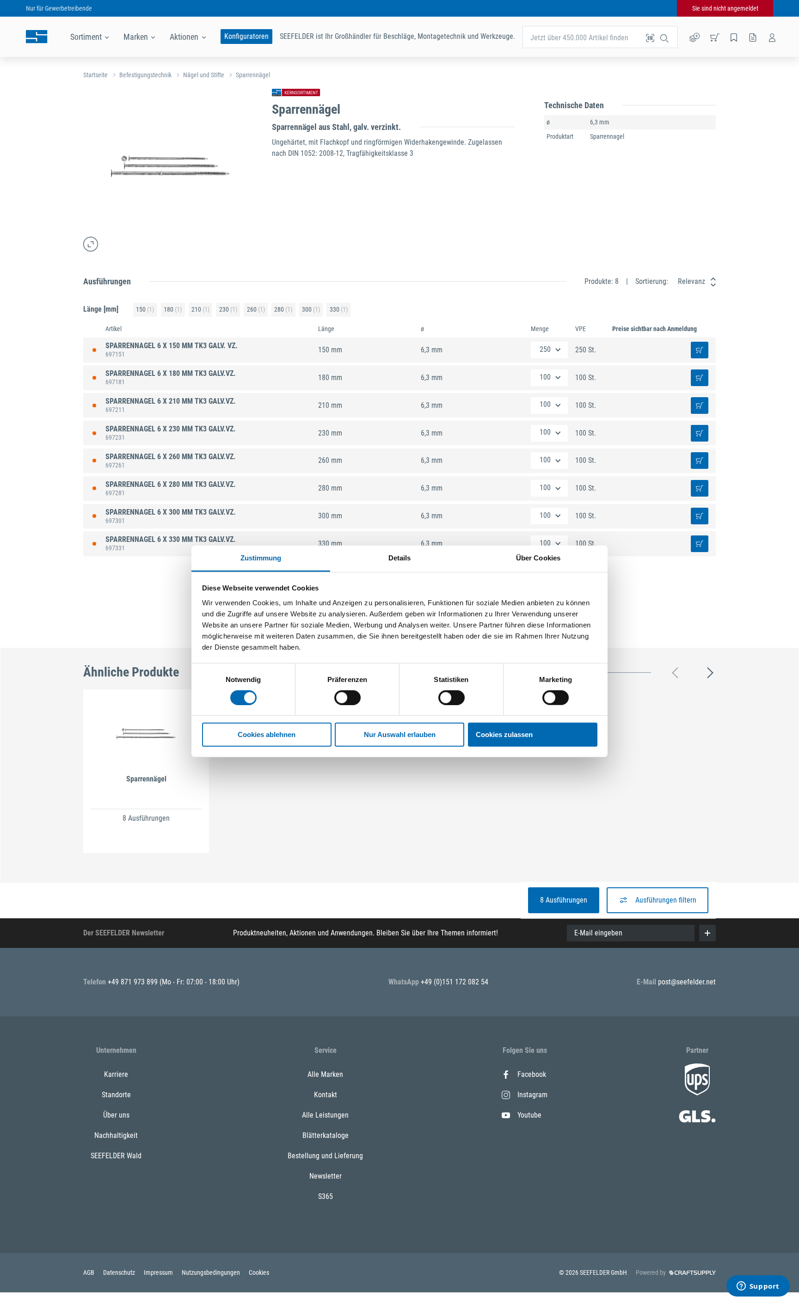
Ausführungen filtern (665, 900)
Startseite (95, 75)
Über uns (116, 1115)
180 (173, 309)
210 (200, 309)
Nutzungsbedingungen (211, 1272)
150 (145, 309)
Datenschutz (119, 1272)
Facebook (531, 1074)
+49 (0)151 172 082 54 (454, 981)
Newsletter (325, 1176)
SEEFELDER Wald (116, 1155)
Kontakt (325, 1094)
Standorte (116, 1094)
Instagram (532, 1094)
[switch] (347, 697)
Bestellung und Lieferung (325, 1155)
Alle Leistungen (325, 1115)
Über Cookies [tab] (538, 558)
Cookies (259, 1272)
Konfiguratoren (246, 36)
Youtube (529, 1115)
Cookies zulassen (504, 735)
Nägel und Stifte (203, 75)
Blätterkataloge (325, 1135)
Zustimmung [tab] (261, 558)
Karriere (116, 1074)
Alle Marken (325, 1074)
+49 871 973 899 (134, 981)
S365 (325, 1196)
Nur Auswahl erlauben (400, 735)
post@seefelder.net (687, 981)
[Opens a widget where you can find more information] (758, 1286)
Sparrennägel (253, 75)
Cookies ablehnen (266, 735)
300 (311, 309)
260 (256, 309)
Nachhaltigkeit (116, 1135)
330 (339, 309)
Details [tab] (399, 558)
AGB (89, 1272)
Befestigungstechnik (145, 75)
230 (228, 309)
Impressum (159, 1272)
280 (283, 309)
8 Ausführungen (563, 900)
